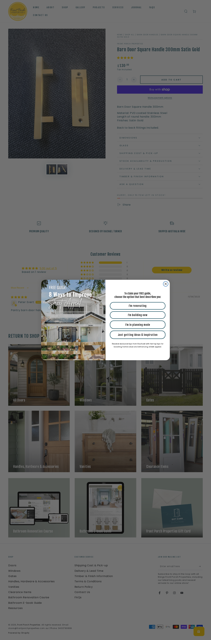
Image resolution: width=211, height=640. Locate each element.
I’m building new (137, 315)
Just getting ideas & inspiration (138, 334)
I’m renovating (138, 305)
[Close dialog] (165, 283)
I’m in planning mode (137, 324)
